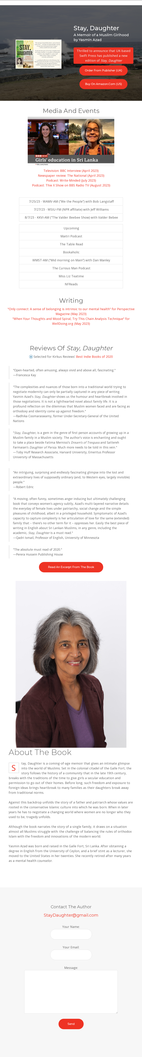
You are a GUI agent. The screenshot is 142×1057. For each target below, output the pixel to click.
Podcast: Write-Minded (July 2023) (71, 180)
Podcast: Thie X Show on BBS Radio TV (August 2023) (71, 185)
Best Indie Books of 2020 (94, 356)
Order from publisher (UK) (103, 70)
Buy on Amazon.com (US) (103, 84)
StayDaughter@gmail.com (71, 915)
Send (71, 1024)
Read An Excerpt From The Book (71, 567)
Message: (71, 968)
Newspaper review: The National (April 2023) (71, 175)
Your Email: (71, 947)
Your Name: (71, 927)
